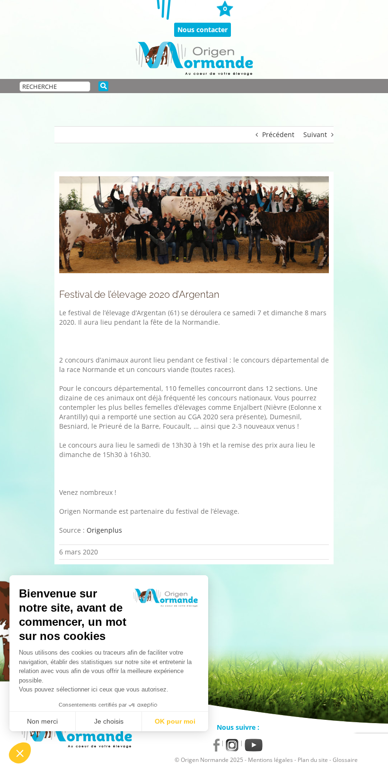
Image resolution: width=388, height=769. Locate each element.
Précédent (278, 134)
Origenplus (104, 530)
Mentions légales (270, 760)
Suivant (315, 134)
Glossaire (345, 760)
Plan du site (313, 760)
